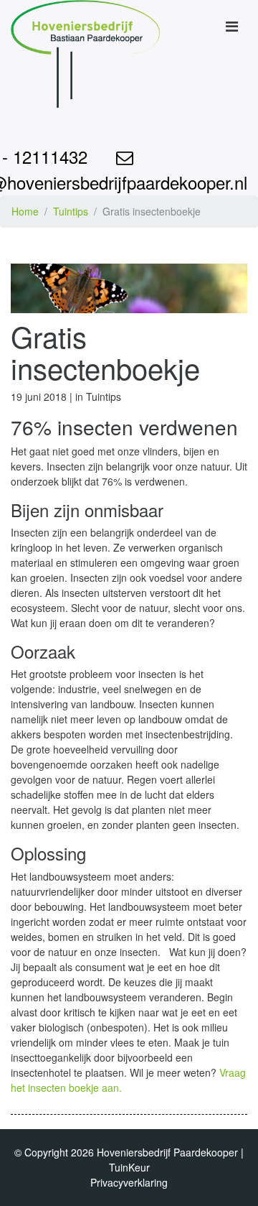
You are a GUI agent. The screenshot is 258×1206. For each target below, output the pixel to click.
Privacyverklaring (129, 1182)
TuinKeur (129, 1167)
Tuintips (70, 211)
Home (25, 211)
